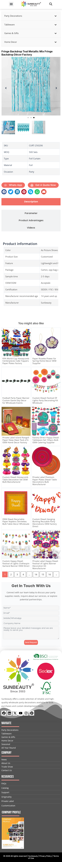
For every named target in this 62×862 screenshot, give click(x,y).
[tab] (31, 201)
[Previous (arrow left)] (5, 431)
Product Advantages (31, 220)
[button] (11, 4)
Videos (31, 228)
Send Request (31, 642)
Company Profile (11, 812)
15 (43, 574)
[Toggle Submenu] (55, 16)
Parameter (31, 213)
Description (31, 202)
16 (49, 574)
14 (36, 574)
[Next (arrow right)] (57, 431)
